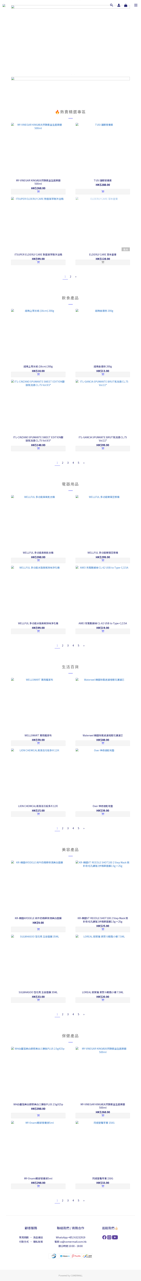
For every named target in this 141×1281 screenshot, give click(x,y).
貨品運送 (38, 1237)
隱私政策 (38, 1241)
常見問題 (24, 1237)
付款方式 (24, 1241)
